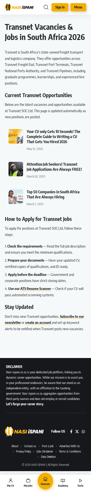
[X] (77, 432)
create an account (38, 322)
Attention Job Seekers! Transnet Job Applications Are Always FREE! (54, 167)
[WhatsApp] (83, 432)
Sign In (60, 7)
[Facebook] (71, 432)
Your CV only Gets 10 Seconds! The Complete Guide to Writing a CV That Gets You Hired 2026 (53, 136)
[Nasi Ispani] (19, 7)
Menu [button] (78, 7)
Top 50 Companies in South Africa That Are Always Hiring (53, 194)
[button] (46, 7)
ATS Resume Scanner (35, 288)
